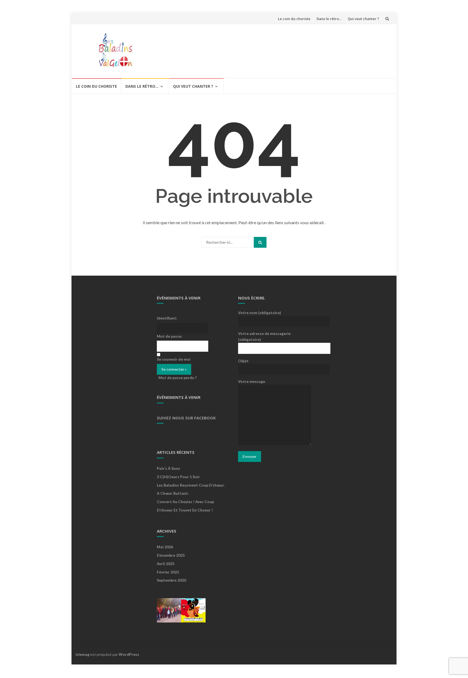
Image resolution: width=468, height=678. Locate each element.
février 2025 (168, 572)
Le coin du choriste (294, 18)
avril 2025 (165, 563)
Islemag (82, 654)
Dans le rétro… (329, 18)
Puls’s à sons (168, 468)
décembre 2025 (171, 555)
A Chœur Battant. (173, 493)
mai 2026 (165, 547)
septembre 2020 (171, 580)
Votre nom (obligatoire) (259, 312)
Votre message (251, 381)
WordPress (129, 654)
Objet (243, 360)
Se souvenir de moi (173, 359)
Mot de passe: (169, 336)
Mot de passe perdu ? (177, 377)
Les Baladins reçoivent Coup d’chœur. (191, 485)
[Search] (260, 242)
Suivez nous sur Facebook (186, 418)
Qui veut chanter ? (363, 18)
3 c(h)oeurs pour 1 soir (178, 476)
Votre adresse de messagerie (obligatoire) (264, 336)
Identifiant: (167, 318)
